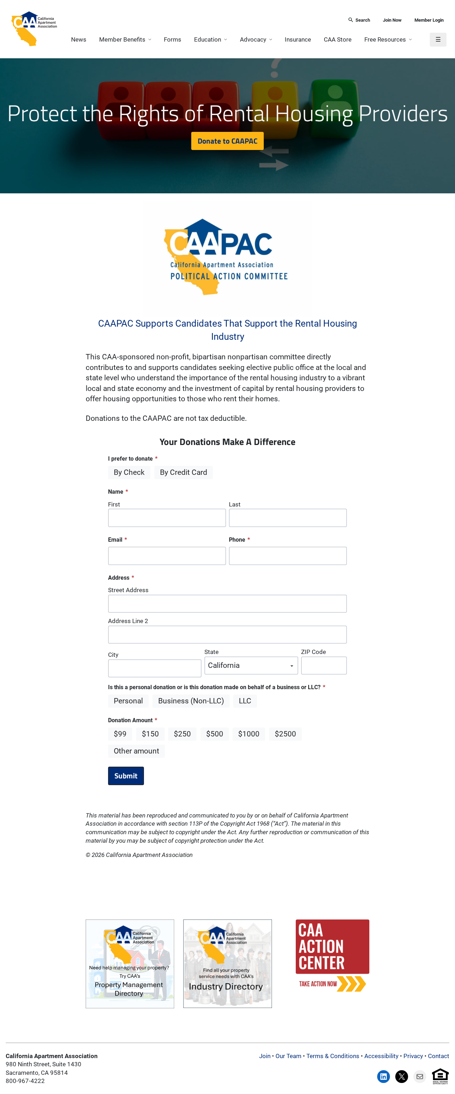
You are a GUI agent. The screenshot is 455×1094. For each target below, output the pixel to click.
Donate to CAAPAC (227, 140)
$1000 (248, 734)
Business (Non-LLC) (191, 701)
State (211, 651)
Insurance (298, 39)
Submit (126, 775)
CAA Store (338, 39)
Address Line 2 (128, 620)
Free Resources (385, 39)
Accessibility (381, 1056)
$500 (214, 734)
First (114, 504)
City (113, 654)
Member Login (429, 20)
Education (207, 39)
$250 (182, 734)
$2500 (285, 734)
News (78, 39)
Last (235, 504)
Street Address (128, 590)
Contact (438, 1056)
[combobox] (200, 20)
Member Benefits (122, 39)
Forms (172, 39)
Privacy (413, 1056)
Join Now (392, 20)
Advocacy (253, 39)
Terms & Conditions (332, 1056)
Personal (128, 701)
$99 (120, 734)
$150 (150, 734)
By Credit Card (183, 472)
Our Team (288, 1056)
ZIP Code (313, 651)
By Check (129, 472)
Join (265, 1056)
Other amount (136, 751)
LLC (245, 701)
